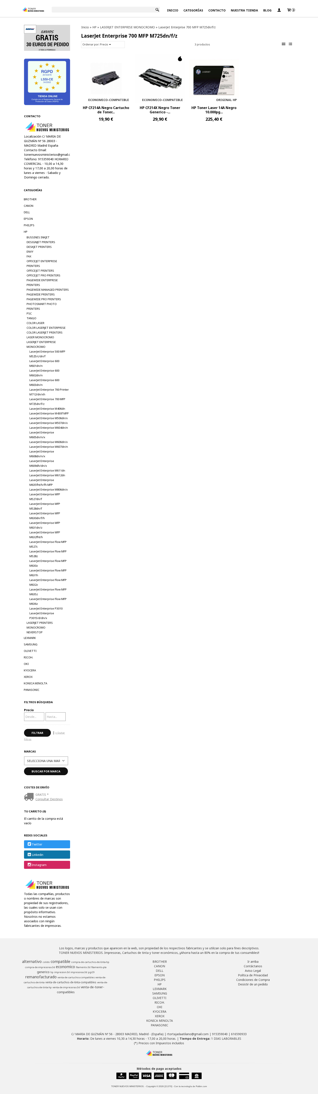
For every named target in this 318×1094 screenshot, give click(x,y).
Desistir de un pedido (253, 984)
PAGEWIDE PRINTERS (41, 294)
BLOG (267, 10)
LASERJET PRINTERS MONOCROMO (40, 625)
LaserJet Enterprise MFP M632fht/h (44, 534)
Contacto (217, 10)
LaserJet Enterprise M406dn (47, 409)
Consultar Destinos (49, 799)
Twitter (37, 844)
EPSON (28, 219)
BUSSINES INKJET (38, 237)
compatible (60, 961)
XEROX (28, 677)
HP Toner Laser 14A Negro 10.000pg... (213, 109)
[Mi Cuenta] (279, 10)
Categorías (193, 10)
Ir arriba (253, 961)
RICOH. (28, 657)
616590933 (239, 1034)
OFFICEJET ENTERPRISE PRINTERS (42, 263)
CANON (28, 206)
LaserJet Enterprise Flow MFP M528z (48, 553)
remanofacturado (41, 976)
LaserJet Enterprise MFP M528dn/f (44, 506)
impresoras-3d (79, 972)
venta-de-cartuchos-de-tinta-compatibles (70, 982)
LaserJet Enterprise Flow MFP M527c (48, 544)
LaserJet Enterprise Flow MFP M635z (48, 591)
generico (43, 972)
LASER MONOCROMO (40, 337)
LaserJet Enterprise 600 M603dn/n (44, 382)
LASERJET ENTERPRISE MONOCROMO (41, 344)
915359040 (220, 1034)
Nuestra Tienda (244, 10)
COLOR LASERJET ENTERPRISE (46, 328)
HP (25, 232)
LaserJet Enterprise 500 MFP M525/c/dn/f (47, 354)
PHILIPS (29, 225)
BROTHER (30, 199)
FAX (29, 256)
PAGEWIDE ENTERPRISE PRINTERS (42, 282)
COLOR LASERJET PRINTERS (45, 332)
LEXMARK (30, 638)
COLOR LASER (35, 323)
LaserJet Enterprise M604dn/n (48, 428)
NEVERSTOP (35, 632)
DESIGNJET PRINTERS (41, 242)
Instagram (39, 865)
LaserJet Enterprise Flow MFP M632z (48, 582)
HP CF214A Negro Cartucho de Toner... (106, 109)
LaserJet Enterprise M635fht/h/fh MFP (41, 482)
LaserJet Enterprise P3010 (46, 608)
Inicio (172, 10)
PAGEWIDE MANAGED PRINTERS (48, 290)
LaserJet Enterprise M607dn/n (48, 447)
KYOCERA (30, 670)
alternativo (32, 961)
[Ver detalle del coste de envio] (29, 797)
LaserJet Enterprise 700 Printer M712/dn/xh (49, 392)
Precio (29, 710)
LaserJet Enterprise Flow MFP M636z (48, 601)
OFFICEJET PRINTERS (40, 271)
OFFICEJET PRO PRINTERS (43, 275)
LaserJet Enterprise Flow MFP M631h (48, 572)
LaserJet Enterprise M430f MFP (49, 413)
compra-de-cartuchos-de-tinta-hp (90, 962)
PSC (29, 313)
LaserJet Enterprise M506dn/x (48, 418)
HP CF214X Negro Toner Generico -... (160, 109)
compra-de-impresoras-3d (40, 967)
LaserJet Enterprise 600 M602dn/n (44, 373)
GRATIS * (42, 794)
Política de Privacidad (253, 975)
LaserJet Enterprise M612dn (47, 475)
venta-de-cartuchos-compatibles (76, 977)
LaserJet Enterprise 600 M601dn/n (44, 363)
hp (51, 972)
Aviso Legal (253, 971)
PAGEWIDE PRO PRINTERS (44, 299)
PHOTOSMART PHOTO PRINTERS (42, 306)
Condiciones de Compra (253, 980)
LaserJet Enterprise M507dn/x (48, 423)
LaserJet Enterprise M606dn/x (48, 442)
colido (46, 962)
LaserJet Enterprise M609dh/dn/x (41, 463)
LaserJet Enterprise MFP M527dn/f (44, 496)
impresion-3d (62, 972)
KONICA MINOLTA (35, 683)
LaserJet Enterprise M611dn (47, 470)
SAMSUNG (30, 644)
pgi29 (91, 972)
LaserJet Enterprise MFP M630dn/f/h (44, 515)
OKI (26, 664)
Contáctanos (253, 966)
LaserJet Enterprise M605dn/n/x (41, 434)
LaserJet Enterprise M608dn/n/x (41, 453)
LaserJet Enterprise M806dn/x (48, 489)
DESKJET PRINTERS (39, 247)
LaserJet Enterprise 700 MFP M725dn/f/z (47, 401)
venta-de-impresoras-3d (66, 987)
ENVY (30, 251)
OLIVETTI (30, 651)
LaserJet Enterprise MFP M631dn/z (44, 525)
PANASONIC (31, 690)
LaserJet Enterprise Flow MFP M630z (48, 563)
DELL (27, 212)
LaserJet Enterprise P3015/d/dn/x (41, 615)
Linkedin (37, 855)
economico (65, 966)
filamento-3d (83, 967)
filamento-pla (98, 967)
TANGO (31, 318)
